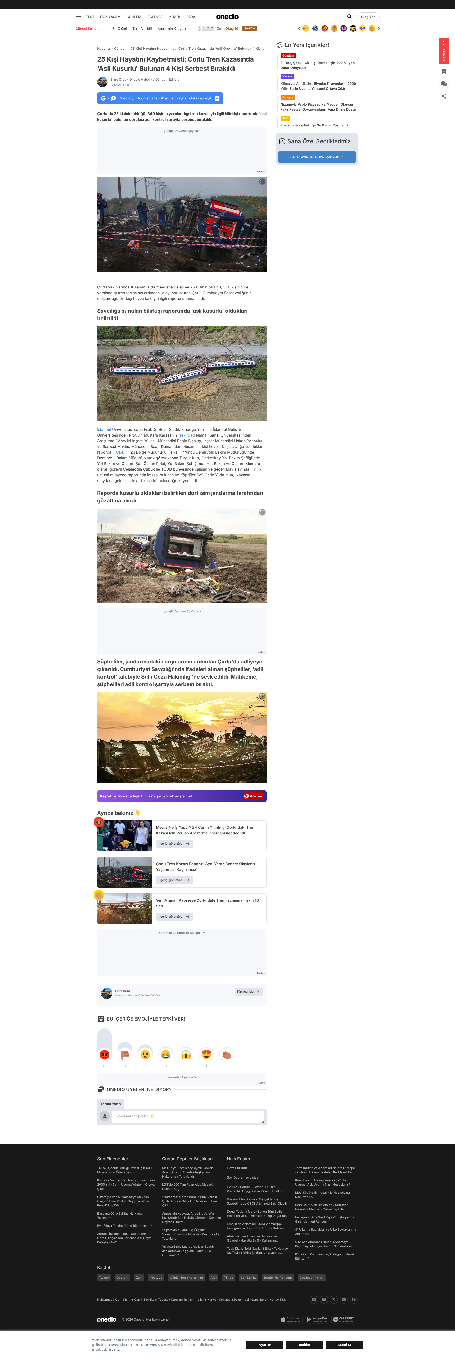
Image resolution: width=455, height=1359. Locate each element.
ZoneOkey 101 (228, 29)
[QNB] (305, 28)
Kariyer (212, 1299)
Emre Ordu (144, 79)
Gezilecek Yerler (312, 1277)
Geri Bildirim (124, 1299)
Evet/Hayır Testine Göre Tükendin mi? (124, 1226)
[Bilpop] (334, 28)
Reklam (189, 1299)
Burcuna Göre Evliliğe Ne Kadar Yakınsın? (315, 125)
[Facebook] (324, 1300)
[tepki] (104, 1054)
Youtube (156, 1277)
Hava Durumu (237, 1168)
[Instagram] (314, 1300)
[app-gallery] (344, 1319)
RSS (283, 1299)
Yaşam (287, 76)
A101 (213, 1277)
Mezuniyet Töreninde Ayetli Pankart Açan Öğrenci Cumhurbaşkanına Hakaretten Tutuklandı (187, 1172)
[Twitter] (334, 1300)
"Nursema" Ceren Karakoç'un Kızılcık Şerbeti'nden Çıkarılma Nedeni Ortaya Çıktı (189, 1201)
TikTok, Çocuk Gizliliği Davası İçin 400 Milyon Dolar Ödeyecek (318, 65)
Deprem (122, 1277)
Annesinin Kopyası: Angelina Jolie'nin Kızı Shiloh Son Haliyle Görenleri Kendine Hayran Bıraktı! (191, 1217)
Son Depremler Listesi (243, 1177)
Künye (274, 1299)
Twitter (104, 1277)
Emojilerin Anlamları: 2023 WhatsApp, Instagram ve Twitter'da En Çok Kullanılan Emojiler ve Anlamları (257, 1228)
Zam (139, 1277)
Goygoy (287, 97)
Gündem (120, 48)
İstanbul (104, 429)
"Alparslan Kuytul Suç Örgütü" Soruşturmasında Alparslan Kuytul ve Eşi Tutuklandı (191, 1234)
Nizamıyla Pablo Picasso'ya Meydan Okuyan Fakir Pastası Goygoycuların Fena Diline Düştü (318, 106)
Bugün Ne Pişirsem (278, 1277)
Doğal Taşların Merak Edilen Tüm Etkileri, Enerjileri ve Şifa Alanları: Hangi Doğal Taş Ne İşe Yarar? (257, 1216)
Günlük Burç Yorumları (186, 1277)
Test (285, 118)
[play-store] (318, 1319)
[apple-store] (292, 1319)
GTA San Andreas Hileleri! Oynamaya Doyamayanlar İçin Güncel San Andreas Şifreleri (323, 1246)
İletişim (201, 1299)
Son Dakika (248, 1277)
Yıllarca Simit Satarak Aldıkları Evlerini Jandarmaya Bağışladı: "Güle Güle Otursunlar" (188, 1251)
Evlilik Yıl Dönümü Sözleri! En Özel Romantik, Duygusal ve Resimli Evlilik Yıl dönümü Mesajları (255, 1191)
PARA (191, 17)
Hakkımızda (105, 1299)
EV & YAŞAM (110, 17)
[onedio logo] (227, 16)
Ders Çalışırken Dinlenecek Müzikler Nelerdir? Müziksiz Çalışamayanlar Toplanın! (321, 1209)
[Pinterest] (354, 1300)
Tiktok (228, 1277)
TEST (90, 17)
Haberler (103, 48)
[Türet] (315, 28)
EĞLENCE (155, 17)
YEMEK (175, 17)
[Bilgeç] (324, 28)
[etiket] (99, 822)
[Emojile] (343, 28)
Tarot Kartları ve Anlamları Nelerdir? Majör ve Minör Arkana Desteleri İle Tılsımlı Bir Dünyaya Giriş (325, 1172)
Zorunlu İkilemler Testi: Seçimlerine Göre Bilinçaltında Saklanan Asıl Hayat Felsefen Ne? (124, 1238)
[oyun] (353, 28)
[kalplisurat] (372, 28)
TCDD (119, 452)
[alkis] (362, 28)
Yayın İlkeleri (259, 1299)
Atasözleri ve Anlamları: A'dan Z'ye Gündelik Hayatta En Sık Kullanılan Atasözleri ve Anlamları (252, 1240)
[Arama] (349, 16)
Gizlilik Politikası (145, 1299)
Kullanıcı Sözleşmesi (234, 1299)
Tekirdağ (187, 435)
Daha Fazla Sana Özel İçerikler (314, 157)
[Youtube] (344, 1300)
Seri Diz (249, 28)
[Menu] (78, 16)
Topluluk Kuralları (170, 1299)
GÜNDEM (134, 17)
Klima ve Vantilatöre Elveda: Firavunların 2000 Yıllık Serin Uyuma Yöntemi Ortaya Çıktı (318, 85)
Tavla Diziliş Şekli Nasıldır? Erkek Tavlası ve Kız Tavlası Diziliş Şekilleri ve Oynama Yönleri (257, 1252)
